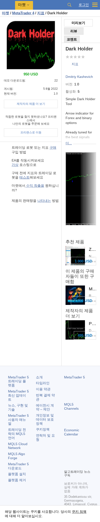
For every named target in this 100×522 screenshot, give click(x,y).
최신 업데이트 (18, 395)
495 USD (85, 335)
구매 (53, 147)
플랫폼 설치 (17, 474)
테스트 (24, 177)
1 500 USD (83, 301)
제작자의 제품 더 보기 (31, 104)
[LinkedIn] (75, 465)
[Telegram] (75, 457)
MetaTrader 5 (74, 377)
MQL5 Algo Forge (16, 456)
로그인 (84, 5)
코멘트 (72, 39)
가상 (15, 165)
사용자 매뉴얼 (18, 420)
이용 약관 (43, 389)
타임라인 (43, 383)
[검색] (69, 5)
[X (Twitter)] (82, 457)
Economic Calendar (71, 432)
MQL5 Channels (71, 406)
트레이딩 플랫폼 (18, 381)
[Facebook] (67, 457)
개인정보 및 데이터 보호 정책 (45, 419)
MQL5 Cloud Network (17, 446)
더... (69, 143)
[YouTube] (67, 465)
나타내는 (44, 201)
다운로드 (18, 466)
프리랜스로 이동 (31, 132)
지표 (75, 64)
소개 (39, 377)
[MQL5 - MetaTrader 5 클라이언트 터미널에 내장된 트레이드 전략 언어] (7, 5)
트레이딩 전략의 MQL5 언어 (17, 434)
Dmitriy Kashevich (79, 77)
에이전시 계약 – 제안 (45, 407)
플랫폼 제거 (17, 480)
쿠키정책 (43, 429)
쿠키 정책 (79, 512)
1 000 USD (83, 261)
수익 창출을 (34, 186)
